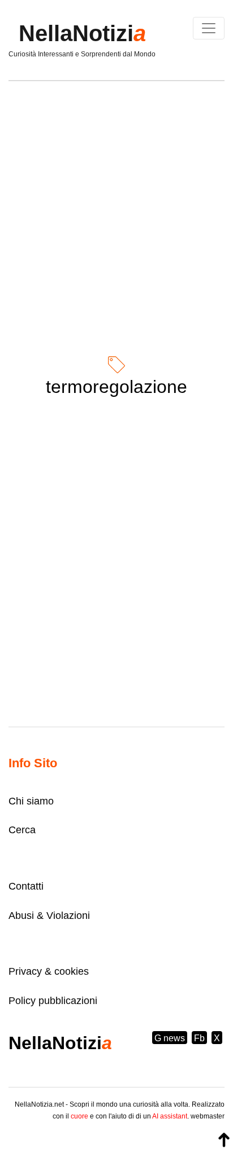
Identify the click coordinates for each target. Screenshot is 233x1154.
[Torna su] (223, 1139)
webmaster (208, 1116)
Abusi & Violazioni (49, 915)
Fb (199, 1038)
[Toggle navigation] (209, 28)
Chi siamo (31, 801)
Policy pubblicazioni (52, 1000)
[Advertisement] (116, 208)
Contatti (26, 886)
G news (169, 1038)
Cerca (22, 829)
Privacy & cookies (48, 971)
